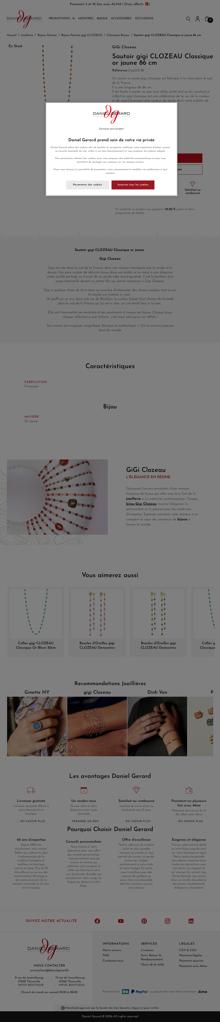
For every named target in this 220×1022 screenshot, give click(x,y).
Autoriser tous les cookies (133, 184)
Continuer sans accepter (111, 129)
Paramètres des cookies (87, 184)
